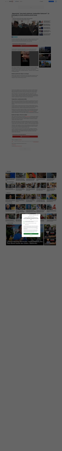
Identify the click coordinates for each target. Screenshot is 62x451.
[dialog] (31, 225)
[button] (31, 224)
